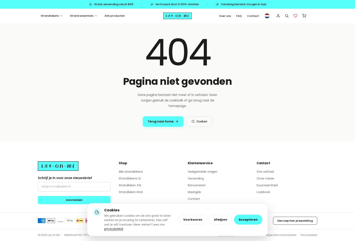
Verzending (196, 178)
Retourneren (197, 185)
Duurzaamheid (267, 185)
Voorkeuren (192, 220)
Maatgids (194, 192)
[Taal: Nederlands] (267, 16)
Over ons (225, 16)
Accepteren (248, 220)
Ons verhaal (265, 172)
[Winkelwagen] (304, 16)
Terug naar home (161, 121)
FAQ (239, 16)
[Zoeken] (287, 16)
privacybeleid (113, 229)
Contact (253, 16)
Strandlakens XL (130, 178)
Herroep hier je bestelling (295, 221)
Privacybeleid (309, 235)
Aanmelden (74, 200)
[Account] (278, 16)
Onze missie (265, 178)
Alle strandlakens (131, 172)
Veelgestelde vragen (202, 172)
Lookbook (263, 192)
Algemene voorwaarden (281, 235)
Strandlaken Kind (131, 192)
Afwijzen (220, 220)
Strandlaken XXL (130, 185)
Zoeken (201, 121)
